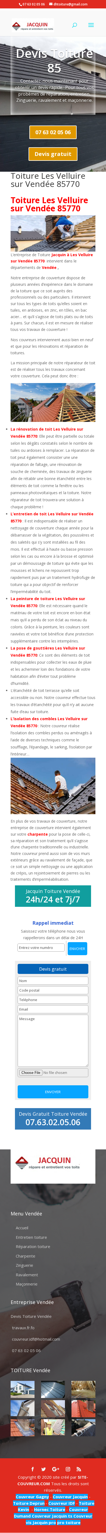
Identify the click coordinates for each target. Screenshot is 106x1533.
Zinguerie (24, 1265)
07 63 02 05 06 (53, 132)
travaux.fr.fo (23, 1327)
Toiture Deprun (29, 1503)
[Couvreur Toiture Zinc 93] (53, 1389)
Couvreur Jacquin (70, 1496)
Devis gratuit (53, 154)
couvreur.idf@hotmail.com (36, 1339)
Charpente (25, 1256)
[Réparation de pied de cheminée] (23, 1427)
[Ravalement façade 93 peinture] (23, 1389)
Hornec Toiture (49, 1509)
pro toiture (68, 1522)
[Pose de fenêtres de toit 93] (53, 1408)
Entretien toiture (31, 1237)
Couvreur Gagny (32, 1496)
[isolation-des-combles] (83, 1389)
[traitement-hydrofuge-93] (83, 1408)
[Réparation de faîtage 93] (83, 1427)
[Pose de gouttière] (23, 1408)
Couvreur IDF (61, 1503)
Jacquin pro (44, 1522)
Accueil (22, 1227)
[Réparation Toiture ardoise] (53, 1427)
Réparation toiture (33, 1246)
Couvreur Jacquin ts (51, 1516)
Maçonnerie (27, 1284)
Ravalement (27, 1274)
